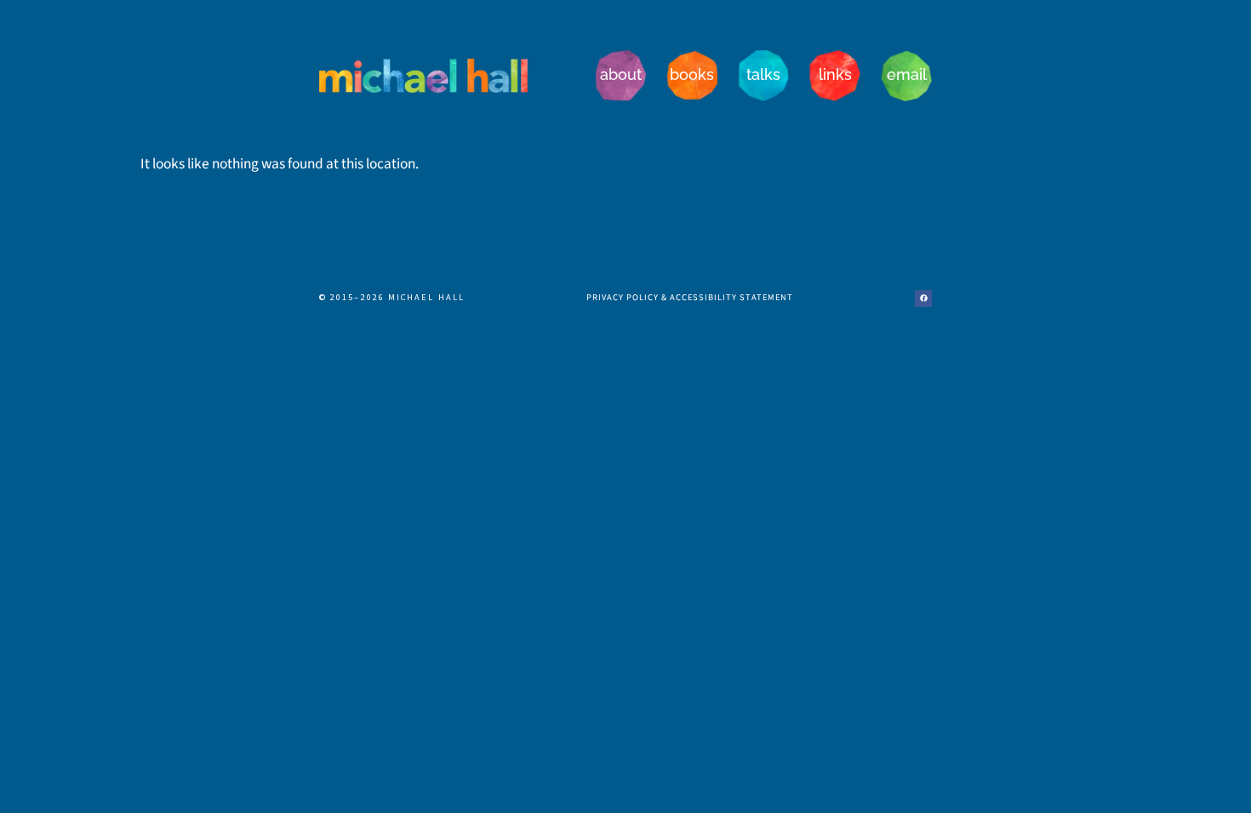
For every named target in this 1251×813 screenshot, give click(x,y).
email (907, 74)
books (692, 74)
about (621, 74)
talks (763, 74)
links (835, 74)
